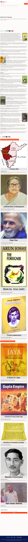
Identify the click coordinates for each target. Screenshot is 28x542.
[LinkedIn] (19, 537)
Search (26, 3)
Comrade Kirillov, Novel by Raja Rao (7, 242)
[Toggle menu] (27, 1)
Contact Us (8, 537)
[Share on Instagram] (7, 31)
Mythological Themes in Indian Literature (8, 380)
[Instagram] (20, 537)
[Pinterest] (17, 537)
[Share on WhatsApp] (6, 31)
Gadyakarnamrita (4, 171)
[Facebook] (14, 537)
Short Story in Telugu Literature (6, 337)
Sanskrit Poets (3, 505)
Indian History (4, 5)
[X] (16, 537)
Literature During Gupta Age (5, 419)
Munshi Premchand (4, 479)
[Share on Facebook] (11, 31)
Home (1, 5)
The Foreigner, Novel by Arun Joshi (6, 292)
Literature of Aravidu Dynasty (6, 444)
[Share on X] (9, 31)
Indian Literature (9, 5)
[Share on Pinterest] (12, 31)
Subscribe (14, 512)
